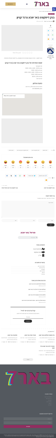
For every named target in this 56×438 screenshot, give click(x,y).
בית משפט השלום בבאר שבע (47, 335)
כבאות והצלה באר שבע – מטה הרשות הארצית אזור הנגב (34, 300)
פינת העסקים (51, 13)
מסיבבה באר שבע (12, 335)
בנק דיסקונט (45, 150)
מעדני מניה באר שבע (30, 335)
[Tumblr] (11, 176)
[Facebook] (52, 30)
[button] (27, 4)
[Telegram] (52, 39)
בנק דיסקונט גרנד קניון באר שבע (22, 150)
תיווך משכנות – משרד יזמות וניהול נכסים (50, 57)
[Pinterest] (24, 176)
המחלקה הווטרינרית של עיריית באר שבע (37, 289)
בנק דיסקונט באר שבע (35, 150)
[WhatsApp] (52, 35)
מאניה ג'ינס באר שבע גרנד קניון (47, 347)
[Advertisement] (22, 38)
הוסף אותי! (28, 321)
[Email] (48, 39)
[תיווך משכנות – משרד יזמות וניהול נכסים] (50, 50)
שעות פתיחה (11, 150)
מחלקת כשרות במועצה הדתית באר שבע (37, 295)
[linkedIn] (48, 35)
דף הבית (53, 11)
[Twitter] (48, 30)
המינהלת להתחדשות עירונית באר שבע (37, 284)
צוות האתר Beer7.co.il (48, 21)
